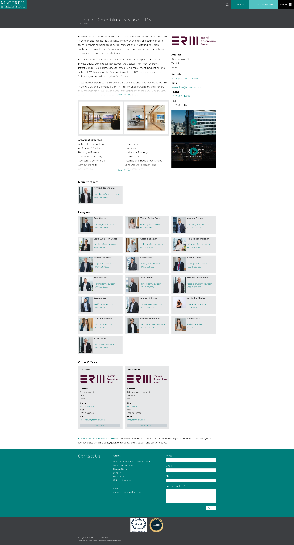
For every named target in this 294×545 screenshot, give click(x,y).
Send (210, 508)
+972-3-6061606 (147, 287)
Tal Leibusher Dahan (198, 239)
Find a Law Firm (263, 4)
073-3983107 (146, 228)
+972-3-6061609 (101, 348)
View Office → (100, 425)
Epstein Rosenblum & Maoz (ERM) (97, 438)
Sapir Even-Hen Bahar (105, 239)
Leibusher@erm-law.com (199, 244)
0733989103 (192, 308)
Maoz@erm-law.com (150, 264)
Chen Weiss (193, 318)
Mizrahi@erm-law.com (104, 284)
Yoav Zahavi (100, 338)
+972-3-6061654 (147, 247)
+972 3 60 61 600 (180, 96)
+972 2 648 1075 (134, 406)
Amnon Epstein (195, 218)
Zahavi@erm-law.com (104, 344)
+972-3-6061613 (193, 328)
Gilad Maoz (146, 257)
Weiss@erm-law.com (197, 324)
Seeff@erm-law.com (103, 304)
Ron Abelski (100, 218)
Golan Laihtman (148, 239)
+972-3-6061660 (101, 287)
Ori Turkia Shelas (196, 298)
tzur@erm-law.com (103, 324)
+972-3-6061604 (194, 228)
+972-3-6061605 (194, 267)
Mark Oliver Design (91, 540)
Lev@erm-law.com (102, 264)
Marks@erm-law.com (197, 264)
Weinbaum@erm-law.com (152, 324)
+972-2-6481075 (147, 308)
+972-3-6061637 (100, 247)
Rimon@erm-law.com (150, 284)
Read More (123, 94)
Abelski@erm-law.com (104, 224)
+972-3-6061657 (194, 247)
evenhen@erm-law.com (105, 244)
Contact (240, 4)
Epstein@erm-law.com (198, 224)
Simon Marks (194, 257)
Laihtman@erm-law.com (152, 244)
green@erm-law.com (150, 224)
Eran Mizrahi (100, 277)
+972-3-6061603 (101, 197)
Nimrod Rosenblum (104, 188)
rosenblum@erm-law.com (186, 87)
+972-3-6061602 (147, 267)
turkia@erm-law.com (197, 304)
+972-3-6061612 (147, 328)
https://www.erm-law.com (185, 78)
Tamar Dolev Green (150, 218)
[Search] (227, 5)
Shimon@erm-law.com (151, 304)
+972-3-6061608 (101, 228)
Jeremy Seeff (101, 298)
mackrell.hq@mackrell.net (127, 492)
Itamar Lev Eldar (102, 257)
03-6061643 (99, 328)
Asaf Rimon (146, 277)
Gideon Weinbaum (150, 318)
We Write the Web (115, 540)
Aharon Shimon (148, 298)
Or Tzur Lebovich (103, 318)
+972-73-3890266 (101, 267)
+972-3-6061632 (100, 308)
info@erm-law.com (136, 420)
